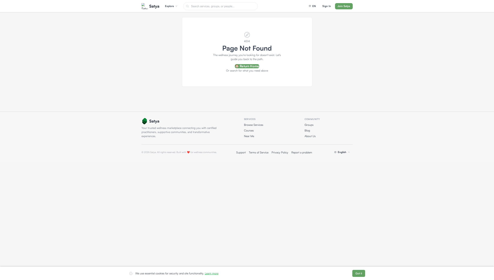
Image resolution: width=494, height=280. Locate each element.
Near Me (249, 136)
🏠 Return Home (247, 66)
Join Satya (344, 6)
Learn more (211, 273)
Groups (309, 124)
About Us (310, 136)
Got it (358, 273)
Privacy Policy (280, 152)
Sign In (326, 6)
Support (241, 152)
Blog (307, 130)
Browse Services (253, 124)
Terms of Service (258, 152)
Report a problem (301, 152)
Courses (249, 130)
